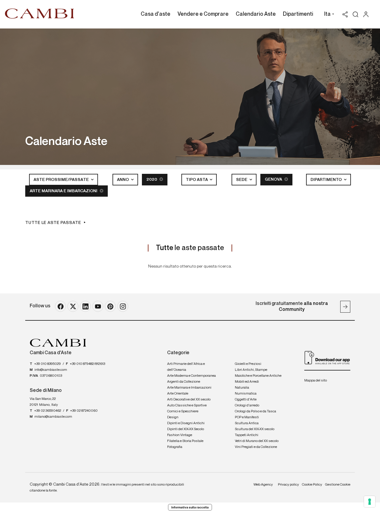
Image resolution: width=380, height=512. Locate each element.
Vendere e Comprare (203, 14)
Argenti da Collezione (183, 382)
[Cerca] (355, 14)
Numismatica (245, 393)
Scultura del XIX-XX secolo (254, 429)
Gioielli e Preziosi (248, 364)
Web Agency (263, 484)
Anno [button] (123, 180)
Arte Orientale (177, 393)
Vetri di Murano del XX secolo (256, 441)
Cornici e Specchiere (182, 411)
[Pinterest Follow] (110, 306)
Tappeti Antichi (246, 435)
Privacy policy (288, 484)
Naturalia (242, 387)
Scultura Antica (247, 423)
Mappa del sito (315, 380)
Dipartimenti (298, 14)
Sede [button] (242, 180)
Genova (274, 179)
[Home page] (39, 13)
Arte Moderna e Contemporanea (191, 376)
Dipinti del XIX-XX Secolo (185, 429)
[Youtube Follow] (97, 306)
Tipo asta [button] (197, 180)
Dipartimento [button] (327, 180)
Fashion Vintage (179, 435)
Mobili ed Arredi (247, 382)
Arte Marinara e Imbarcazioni (64, 191)
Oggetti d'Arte (245, 399)
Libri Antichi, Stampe (251, 370)
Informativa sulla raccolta (190, 507)
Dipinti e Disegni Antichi (186, 423)
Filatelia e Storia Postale (185, 441)
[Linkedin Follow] (85, 306)
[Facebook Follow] (60, 306)
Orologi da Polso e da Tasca (255, 411)
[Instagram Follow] (122, 306)
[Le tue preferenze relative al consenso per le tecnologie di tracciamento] (369, 501)
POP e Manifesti (247, 417)
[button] (327, 15)
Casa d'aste (155, 14)
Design (172, 417)
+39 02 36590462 (47, 411)
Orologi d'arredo (247, 405)
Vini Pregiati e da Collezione (256, 447)
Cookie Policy (312, 484)
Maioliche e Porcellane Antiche (258, 376)
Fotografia (174, 447)
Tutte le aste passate (53, 223)
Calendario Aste (256, 14)
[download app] (327, 357)
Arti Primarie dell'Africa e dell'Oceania (186, 367)
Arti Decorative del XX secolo (188, 399)
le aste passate (190, 248)
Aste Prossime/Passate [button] (62, 180)
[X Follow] (72, 306)
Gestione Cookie (337, 484)
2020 (152, 179)
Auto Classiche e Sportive (187, 405)
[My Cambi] (367, 14)
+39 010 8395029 (47, 364)
